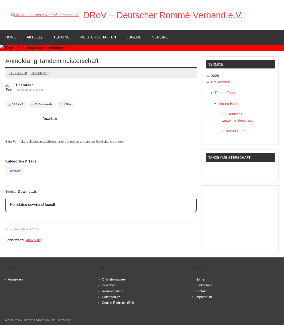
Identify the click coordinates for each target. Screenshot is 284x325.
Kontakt (201, 291)
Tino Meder (39, 73)
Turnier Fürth (225, 93)
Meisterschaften (98, 37)
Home (10, 37)
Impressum (203, 297)
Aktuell (35, 37)
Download (50, 118)
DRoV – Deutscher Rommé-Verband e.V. (163, 15)
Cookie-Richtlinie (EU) (118, 303)
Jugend (134, 37)
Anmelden (15, 279)
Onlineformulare (113, 279)
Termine (61, 37)
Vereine (160, 37)
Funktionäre (204, 285)
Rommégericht (112, 291)
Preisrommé (220, 82)
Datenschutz (111, 297)
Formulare (14, 171)
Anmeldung (34, 240)
